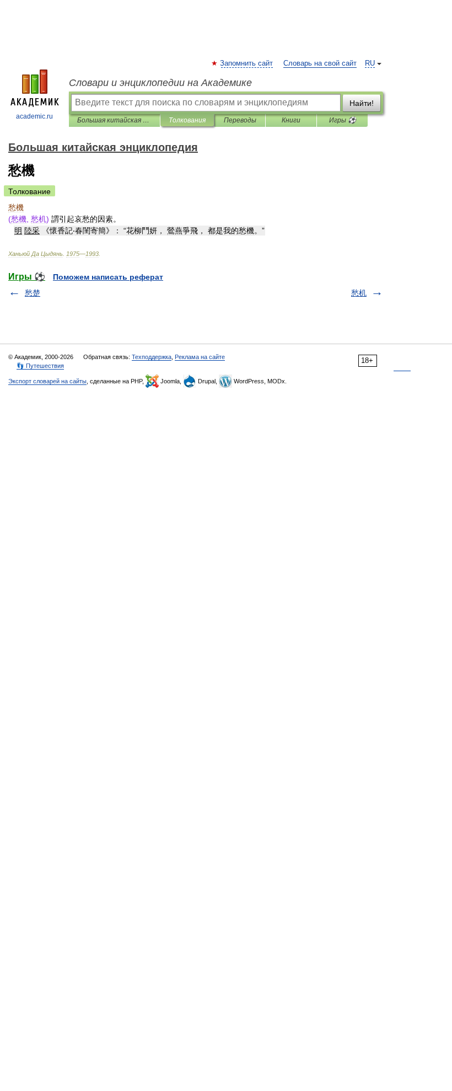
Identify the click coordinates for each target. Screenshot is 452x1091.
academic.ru (34, 116)
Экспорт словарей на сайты (47, 381)
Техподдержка (151, 357)
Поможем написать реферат (108, 276)
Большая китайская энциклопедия (114, 120)
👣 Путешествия (40, 365)
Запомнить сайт (247, 63)
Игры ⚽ (342, 120)
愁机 (359, 292)
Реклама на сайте (200, 357)
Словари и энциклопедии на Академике (160, 82)
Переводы (240, 120)
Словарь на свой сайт (320, 63)
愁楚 (32, 292)
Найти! (361, 103)
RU (370, 63)
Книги (291, 120)
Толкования (187, 120)
